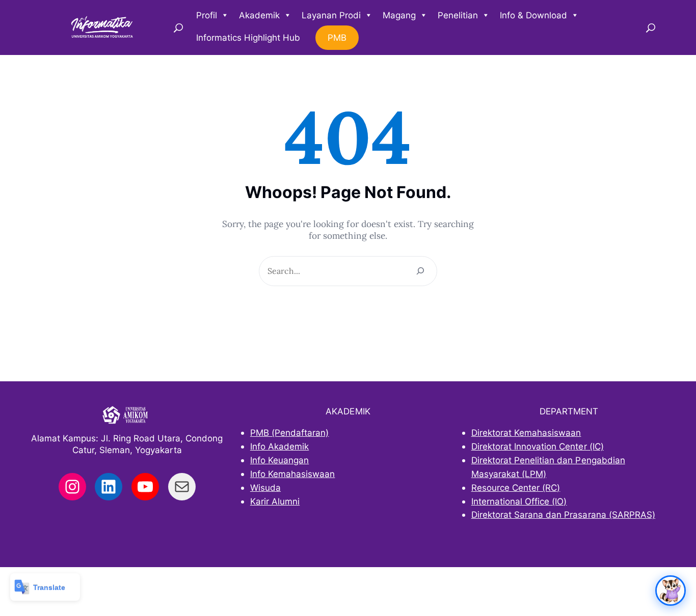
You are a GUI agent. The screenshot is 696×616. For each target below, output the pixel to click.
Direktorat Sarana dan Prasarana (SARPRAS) (563, 514)
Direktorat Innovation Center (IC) (537, 446)
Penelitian (458, 15)
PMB (337, 38)
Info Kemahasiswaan (292, 473)
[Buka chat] (670, 590)
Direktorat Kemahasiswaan (526, 432)
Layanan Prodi (331, 15)
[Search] (420, 271)
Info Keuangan (279, 460)
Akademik (259, 15)
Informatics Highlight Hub (248, 38)
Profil (206, 15)
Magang (399, 15)
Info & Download (533, 15)
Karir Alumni (275, 501)
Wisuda (265, 487)
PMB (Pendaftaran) (289, 432)
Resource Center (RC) (515, 487)
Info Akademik (279, 446)
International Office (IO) (519, 501)
